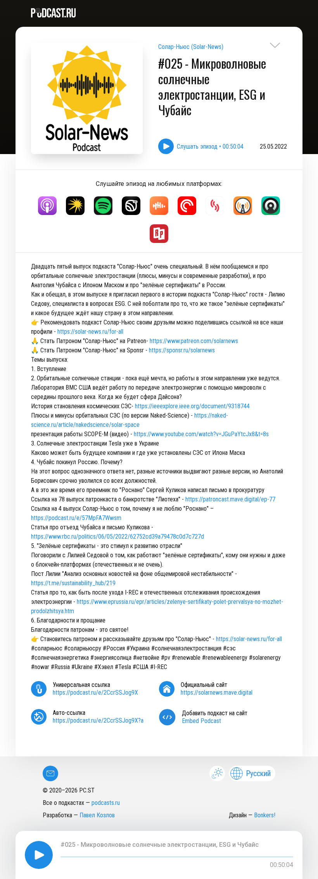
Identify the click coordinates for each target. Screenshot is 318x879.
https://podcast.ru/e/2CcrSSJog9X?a (98, 720)
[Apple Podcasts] (47, 205)
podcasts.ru (106, 802)
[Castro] (270, 205)
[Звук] (131, 205)
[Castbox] (159, 205)
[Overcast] (242, 205)
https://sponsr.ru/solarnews (182, 350)
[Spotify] (103, 205)
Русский (258, 773)
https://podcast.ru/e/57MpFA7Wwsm (77, 518)
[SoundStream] (215, 205)
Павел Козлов (97, 815)
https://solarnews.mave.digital (216, 692)
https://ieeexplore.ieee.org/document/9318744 (192, 406)
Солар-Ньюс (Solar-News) (190, 46)
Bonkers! (264, 815)
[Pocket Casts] (187, 205)
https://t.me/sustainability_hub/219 (73, 583)
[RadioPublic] (159, 233)
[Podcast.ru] (159, 12)
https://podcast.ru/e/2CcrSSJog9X (95, 692)
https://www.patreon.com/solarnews (194, 341)
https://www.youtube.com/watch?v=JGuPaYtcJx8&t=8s (201, 434)
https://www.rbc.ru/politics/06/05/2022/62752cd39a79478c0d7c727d (118, 536)
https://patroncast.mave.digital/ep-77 (230, 499)
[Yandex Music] (75, 205)
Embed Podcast (201, 721)
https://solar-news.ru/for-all (90, 331)
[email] (50, 773)
